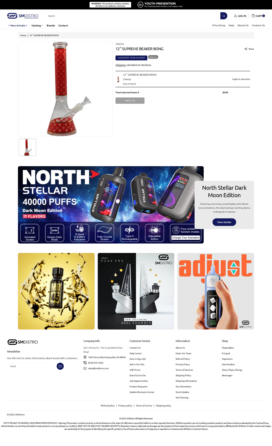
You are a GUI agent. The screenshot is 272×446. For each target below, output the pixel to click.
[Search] (223, 15)
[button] (258, 15)
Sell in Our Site (137, 364)
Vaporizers (227, 358)
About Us (180, 347)
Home (23, 35)
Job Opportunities (139, 380)
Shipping (120, 64)
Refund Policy (183, 358)
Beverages (227, 375)
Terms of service (144, 405)
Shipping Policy (183, 375)
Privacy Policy (183, 364)
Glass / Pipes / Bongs (232, 369)
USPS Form (135, 369)
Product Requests (138, 386)
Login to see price (241, 79)
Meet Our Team (183, 353)
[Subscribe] (60, 366)
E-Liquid (226, 353)
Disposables (228, 347)
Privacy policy (125, 405)
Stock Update (182, 392)
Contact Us (135, 347)
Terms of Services (184, 369)
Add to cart (130, 101)
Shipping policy (163, 405)
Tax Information (183, 386)
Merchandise (228, 364)
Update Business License (142, 392)
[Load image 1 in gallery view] (27, 147)
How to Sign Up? (138, 358)
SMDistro (19, 414)
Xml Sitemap (182, 397)
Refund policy (108, 405)
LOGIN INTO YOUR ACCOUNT (131, 58)
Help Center (136, 353)
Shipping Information (186, 380)
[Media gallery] (56, 291)
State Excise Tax (138, 375)
